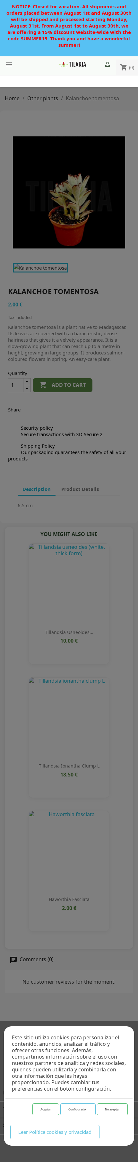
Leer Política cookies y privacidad (54, 1132)
